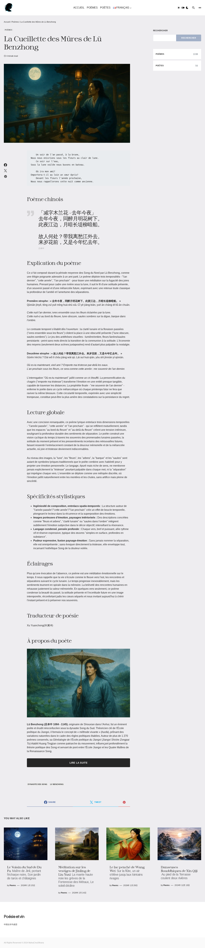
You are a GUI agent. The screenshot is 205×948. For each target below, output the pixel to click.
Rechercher (160, 30)
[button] (183, 7)
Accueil (7, 22)
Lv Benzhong (57, 784)
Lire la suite (79, 762)
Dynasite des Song (37, 784)
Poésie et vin (14, 916)
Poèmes (15, 22)
